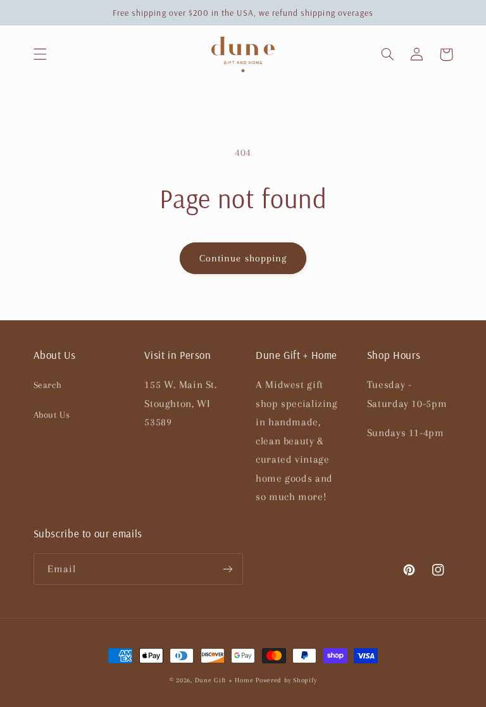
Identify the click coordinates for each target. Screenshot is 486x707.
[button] (39, 54)
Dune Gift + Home (224, 680)
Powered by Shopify (286, 680)
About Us (52, 415)
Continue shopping (243, 258)
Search (48, 385)
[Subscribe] (227, 568)
